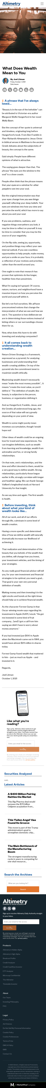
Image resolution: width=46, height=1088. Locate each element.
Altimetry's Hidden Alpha (12, 949)
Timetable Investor (10, 984)
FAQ (4, 1006)
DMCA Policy (8, 1045)
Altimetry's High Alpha (11, 954)
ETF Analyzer (8, 971)
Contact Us (7, 1053)
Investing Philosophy (11, 1001)
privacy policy (30, 759)
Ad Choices (7, 1023)
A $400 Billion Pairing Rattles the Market (22, 795)
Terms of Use (8, 1041)
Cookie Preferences (11, 1036)
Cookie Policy (8, 1032)
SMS (5, 1049)
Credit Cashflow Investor (12, 966)
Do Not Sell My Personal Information (17, 1028)
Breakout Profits (9, 958)
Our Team (7, 997)
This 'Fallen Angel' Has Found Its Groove (22, 821)
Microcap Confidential (11, 975)
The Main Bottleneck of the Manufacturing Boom (22, 848)
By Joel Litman (17, 79)
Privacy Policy (8, 1019)
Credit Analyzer (9, 962)
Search (23, 889)
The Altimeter (8, 979)
